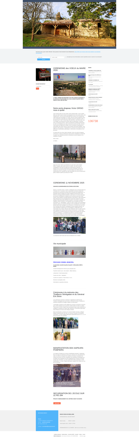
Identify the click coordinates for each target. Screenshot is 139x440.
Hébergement (92, 3)
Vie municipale (90, 84)
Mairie (70, 3)
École (74, 3)
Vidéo (43, 76)
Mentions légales (64, 434)
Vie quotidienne (85, 3)
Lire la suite (57, 403)
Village (66, 3)
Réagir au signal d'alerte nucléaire (93, 109)
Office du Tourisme (99, 3)
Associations (79, 3)
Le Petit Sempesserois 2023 (92, 101)
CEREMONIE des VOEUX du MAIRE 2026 (94, 70)
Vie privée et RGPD (71, 434)
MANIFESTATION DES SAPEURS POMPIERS (95, 97)
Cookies (80, 434)
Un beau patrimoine (53, 18)
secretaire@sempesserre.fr (48, 426)
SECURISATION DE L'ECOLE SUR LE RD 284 (95, 105)
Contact (84, 434)
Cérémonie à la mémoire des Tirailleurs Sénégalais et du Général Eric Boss (94, 89)
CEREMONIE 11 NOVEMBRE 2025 (93, 80)
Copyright (76, 434)
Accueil (62, 3)
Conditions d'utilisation (57, 434)
